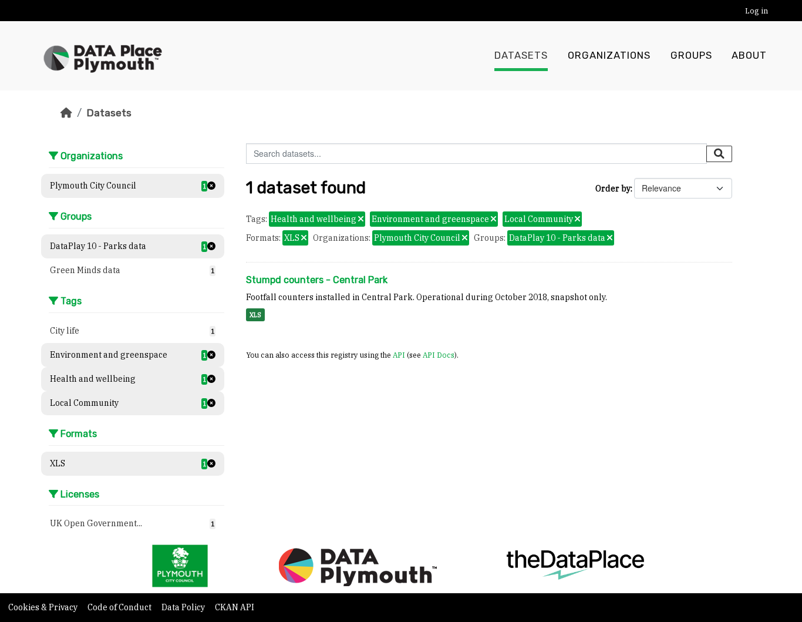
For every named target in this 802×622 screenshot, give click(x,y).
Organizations (609, 55)
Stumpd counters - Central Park (316, 279)
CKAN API (234, 607)
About (749, 55)
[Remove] (360, 220)
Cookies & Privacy (43, 607)
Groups (691, 55)
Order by (613, 188)
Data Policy (184, 607)
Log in (756, 11)
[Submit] (719, 154)
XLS (255, 315)
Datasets (521, 55)
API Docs (438, 354)
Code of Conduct (120, 607)
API (399, 354)
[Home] (66, 113)
